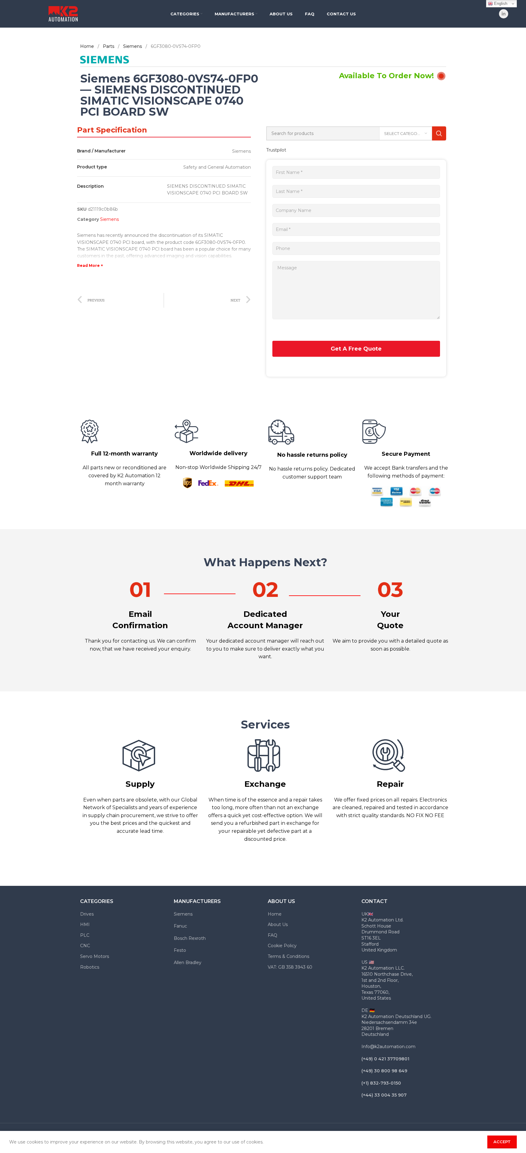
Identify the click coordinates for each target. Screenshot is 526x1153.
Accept (502, 1141)
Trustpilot (276, 150)
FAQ (272, 935)
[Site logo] (63, 13)
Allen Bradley (187, 962)
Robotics (89, 967)
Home (87, 46)
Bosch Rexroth (190, 938)
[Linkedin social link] (503, 13)
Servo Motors (94, 956)
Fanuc (180, 926)
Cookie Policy (282, 945)
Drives (87, 914)
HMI (85, 924)
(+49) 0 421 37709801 (385, 1059)
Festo (180, 950)
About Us (278, 924)
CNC (85, 945)
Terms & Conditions (288, 956)
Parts (109, 46)
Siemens (133, 46)
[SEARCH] (439, 133)
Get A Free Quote (356, 348)
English (500, 3)
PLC (84, 935)
